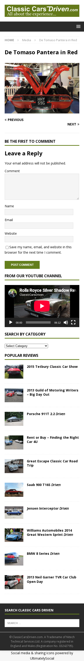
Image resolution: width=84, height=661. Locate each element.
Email (9, 220)
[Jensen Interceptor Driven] (14, 512)
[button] (77, 26)
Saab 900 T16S (44, 484)
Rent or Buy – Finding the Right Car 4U (53, 439)
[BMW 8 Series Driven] (14, 558)
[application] (42, 306)
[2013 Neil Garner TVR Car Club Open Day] (14, 582)
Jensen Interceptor (48, 508)
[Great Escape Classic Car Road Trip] (14, 466)
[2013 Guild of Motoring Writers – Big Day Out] (14, 395)
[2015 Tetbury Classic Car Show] (14, 372)
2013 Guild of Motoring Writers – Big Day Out (52, 392)
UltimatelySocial (42, 658)
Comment (12, 171)
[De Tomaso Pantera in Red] (42, 111)
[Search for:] (42, 623)
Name (9, 206)
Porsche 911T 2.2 (46, 414)
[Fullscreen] (73, 322)
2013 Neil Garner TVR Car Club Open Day (51, 579)
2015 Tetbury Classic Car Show (52, 366)
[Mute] (65, 322)
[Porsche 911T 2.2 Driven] (14, 419)
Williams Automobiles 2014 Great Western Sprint (50, 532)
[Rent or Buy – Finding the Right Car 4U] (14, 442)
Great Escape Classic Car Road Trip (52, 463)
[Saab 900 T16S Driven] (14, 490)
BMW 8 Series (43, 553)
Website (11, 233)
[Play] (10, 322)
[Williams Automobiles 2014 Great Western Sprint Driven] (14, 535)
